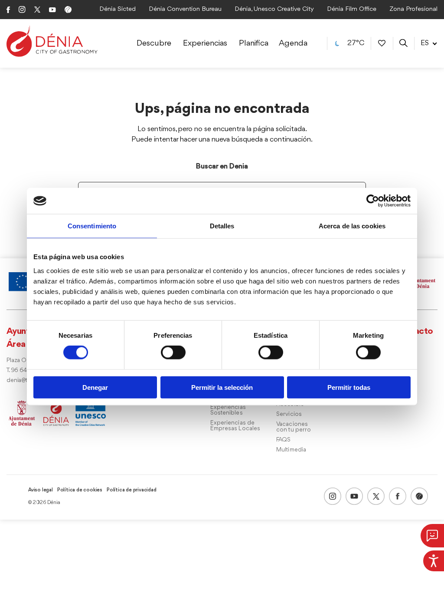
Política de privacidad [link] (132, 490)
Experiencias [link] (205, 43)
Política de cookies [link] (79, 490)
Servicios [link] (289, 414)
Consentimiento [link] (92, 226)
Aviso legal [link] (40, 490)
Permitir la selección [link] (222, 387)
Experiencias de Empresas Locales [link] (235, 426)
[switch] (173, 352)
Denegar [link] (95, 387)
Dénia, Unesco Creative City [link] (274, 9)
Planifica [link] (253, 43)
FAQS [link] (283, 440)
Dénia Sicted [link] (117, 9)
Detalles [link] (222, 226)
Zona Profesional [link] (413, 9)
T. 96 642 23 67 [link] (26, 370)
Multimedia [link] (291, 450)
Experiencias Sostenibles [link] (228, 410)
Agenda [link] (293, 43)
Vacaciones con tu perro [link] (293, 427)
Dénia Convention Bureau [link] (185, 9)
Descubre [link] (154, 43)
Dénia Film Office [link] (351, 9)
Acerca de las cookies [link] (352, 226)
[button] (432, 535)
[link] (433, 560)
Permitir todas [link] (348, 387)
